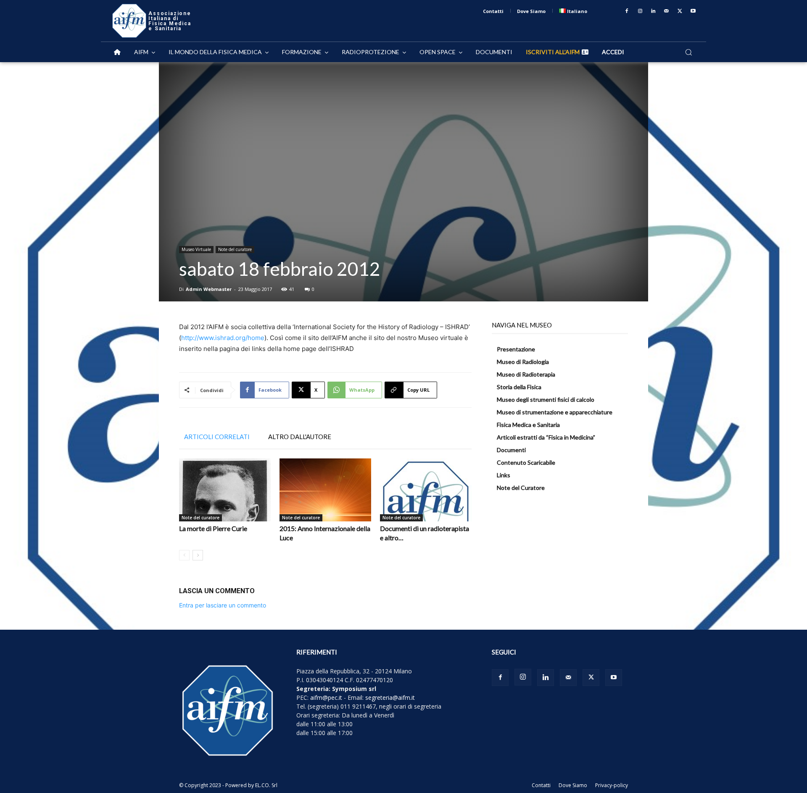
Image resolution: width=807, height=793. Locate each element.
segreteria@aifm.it (390, 697)
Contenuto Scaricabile (526, 462)
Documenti (511, 449)
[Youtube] (693, 11)
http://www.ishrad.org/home (222, 338)
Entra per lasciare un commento (222, 605)
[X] (680, 11)
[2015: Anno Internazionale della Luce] (325, 489)
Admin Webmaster (209, 289)
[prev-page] (184, 555)
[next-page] (198, 555)
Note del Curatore (521, 487)
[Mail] (666, 11)
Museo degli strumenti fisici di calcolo (545, 399)
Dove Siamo (573, 785)
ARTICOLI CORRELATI (217, 436)
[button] (688, 52)
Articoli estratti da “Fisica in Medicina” (546, 437)
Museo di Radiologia (523, 361)
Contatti (541, 785)
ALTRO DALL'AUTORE (299, 436)
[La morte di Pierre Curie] (225, 489)
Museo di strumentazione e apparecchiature (554, 412)
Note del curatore (235, 249)
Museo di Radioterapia (526, 374)
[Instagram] (640, 11)
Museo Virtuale (196, 249)
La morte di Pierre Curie (213, 528)
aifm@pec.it (326, 697)
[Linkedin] (653, 11)
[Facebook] (626, 11)
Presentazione (516, 349)
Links (503, 475)
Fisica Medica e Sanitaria (528, 424)
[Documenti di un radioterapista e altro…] (426, 489)
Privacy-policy (611, 785)
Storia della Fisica (519, 386)
